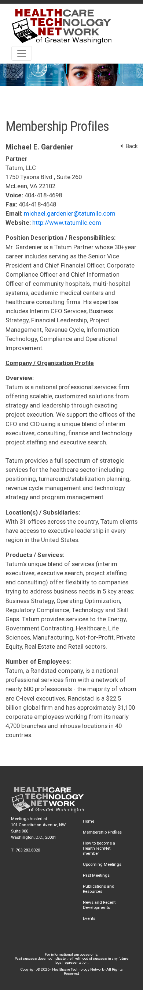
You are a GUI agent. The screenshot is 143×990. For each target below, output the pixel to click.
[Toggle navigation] (21, 53)
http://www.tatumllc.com (66, 222)
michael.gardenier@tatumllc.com (69, 213)
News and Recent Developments (99, 905)
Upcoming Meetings (102, 864)
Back (130, 146)
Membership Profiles (102, 832)
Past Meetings (96, 875)
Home (88, 821)
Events (89, 918)
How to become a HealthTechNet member (99, 848)
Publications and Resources (98, 889)
